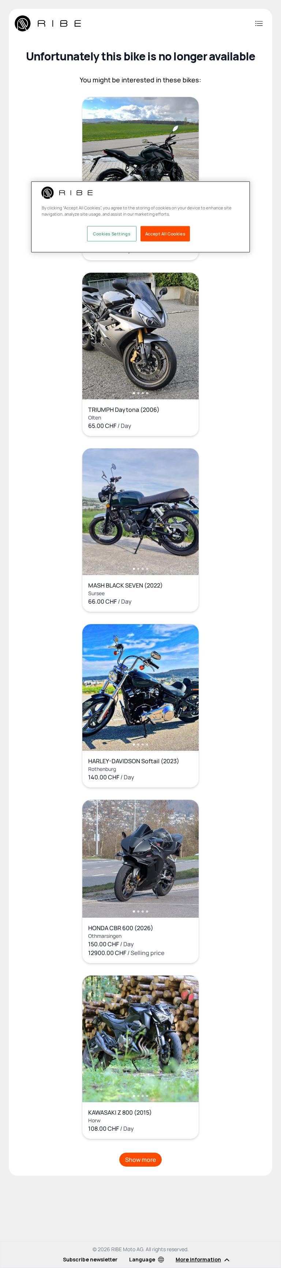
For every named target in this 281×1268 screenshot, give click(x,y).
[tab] (134, 393)
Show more (140, 1160)
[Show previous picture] (95, 160)
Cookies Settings (111, 233)
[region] (140, 217)
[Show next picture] (185, 160)
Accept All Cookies (165, 233)
